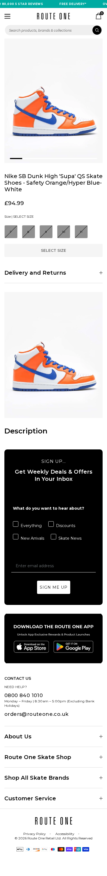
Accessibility (64, 834)
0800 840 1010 (23, 695)
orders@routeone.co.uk (36, 714)
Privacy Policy (34, 834)
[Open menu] (7, 16)
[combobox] (53, 30)
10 (64, 232)
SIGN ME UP (53, 587)
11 (81, 232)
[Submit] (97, 30)
